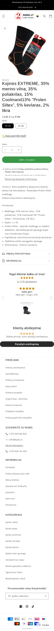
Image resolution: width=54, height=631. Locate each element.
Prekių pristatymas (15, 380)
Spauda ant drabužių (16, 486)
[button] (3, 16)
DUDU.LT (29, 628)
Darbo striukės (13, 541)
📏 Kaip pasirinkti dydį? (14, 135)
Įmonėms (10, 492)
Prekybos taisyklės (15, 411)
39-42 (8, 125)
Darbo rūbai (12, 522)
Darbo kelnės (12, 547)
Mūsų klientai (12, 480)
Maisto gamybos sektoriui (18, 566)
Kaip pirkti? (11, 386)
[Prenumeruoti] (45, 596)
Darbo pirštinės (13, 534)
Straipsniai (11, 504)
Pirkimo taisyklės (14, 392)
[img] (27, 278)
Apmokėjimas (12, 373)
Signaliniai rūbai (14, 572)
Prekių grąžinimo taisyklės (19, 417)
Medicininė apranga (16, 553)
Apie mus (10, 498)
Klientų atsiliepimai (15, 367)
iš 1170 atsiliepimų (27, 281)
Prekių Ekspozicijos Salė (17, 473)
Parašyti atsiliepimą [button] (27, 344)
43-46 (21, 125)
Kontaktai (10, 467)
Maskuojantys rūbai (15, 578)
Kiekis (4, 144)
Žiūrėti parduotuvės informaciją (21, 179)
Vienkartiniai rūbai (15, 560)
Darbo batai (11, 528)
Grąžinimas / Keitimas (17, 399)
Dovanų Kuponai (14, 405)
